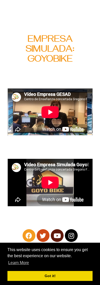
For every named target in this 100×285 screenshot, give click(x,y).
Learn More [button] (18, 263)
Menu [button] (88, 11)
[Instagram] (71, 235)
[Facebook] (29, 235)
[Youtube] (57, 235)
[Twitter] (43, 235)
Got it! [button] (50, 276)
